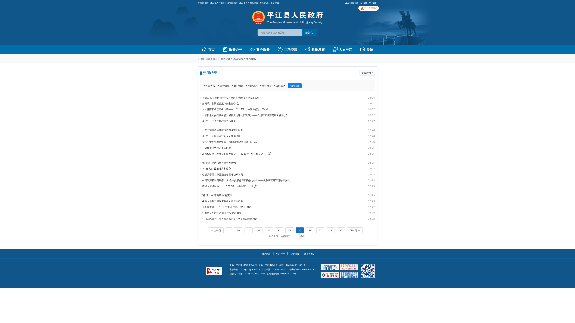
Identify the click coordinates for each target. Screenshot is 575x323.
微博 (365, 3)
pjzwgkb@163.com (250, 269)
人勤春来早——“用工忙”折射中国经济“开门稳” (288, 207)
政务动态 (238, 58)
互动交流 (290, 49)
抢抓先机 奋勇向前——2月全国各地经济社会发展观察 (288, 97)
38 (330, 230)
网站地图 (266, 253)
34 (289, 230)
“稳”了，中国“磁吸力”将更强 (288, 195)
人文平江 (345, 49)
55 (340, 230)
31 (258, 230)
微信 (374, 3)
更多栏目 (366, 72)
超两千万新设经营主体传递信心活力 (288, 103)
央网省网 (280, 85)
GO (302, 236)
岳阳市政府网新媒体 (269, 3)
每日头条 (210, 85)
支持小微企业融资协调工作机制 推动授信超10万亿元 (288, 141)
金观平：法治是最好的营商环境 (288, 121)
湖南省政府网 (216, 3)
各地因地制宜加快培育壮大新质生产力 (288, 201)
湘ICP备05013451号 (295, 265)
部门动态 (238, 85)
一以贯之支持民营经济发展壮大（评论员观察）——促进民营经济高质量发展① (288, 115)
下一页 (355, 230)
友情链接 (294, 253)
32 (268, 230)
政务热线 (309, 253)
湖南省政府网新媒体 (248, 3)
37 (320, 230)
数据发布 (318, 49)
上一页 (216, 230)
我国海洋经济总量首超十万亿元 (288, 162)
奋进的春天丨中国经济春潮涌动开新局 (288, 174)
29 (238, 230)
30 (248, 230)
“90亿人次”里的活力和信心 (288, 168)
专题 (370, 49)
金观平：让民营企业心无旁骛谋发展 (288, 136)
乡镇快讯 (252, 85)
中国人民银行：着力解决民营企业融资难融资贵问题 (288, 218)
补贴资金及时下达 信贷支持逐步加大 (288, 212)
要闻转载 (251, 58)
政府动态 (224, 85)
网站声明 (280, 253)
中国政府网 (203, 3)
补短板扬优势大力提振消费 (288, 147)
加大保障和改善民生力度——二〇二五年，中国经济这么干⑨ (288, 109)
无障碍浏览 (353, 3)
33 (279, 230)
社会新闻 (266, 85)
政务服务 (263, 49)
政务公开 (235, 49)
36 (310, 230)
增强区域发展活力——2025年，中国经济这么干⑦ (288, 186)
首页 (211, 49)
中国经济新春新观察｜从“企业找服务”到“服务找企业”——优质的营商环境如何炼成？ (288, 180)
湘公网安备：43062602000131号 (248, 273)
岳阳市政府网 (231, 3)
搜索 (307, 32)
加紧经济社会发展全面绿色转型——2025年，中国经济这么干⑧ (288, 153)
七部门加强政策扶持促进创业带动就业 (288, 130)
